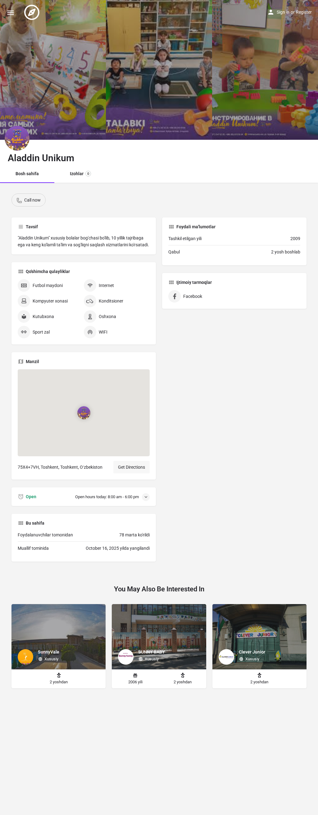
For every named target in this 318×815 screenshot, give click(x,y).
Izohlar (79, 173)
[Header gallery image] (53, 70)
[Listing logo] (17, 138)
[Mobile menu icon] (10, 13)
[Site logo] (32, 12)
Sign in (283, 12)
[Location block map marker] (83, 412)
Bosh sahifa (27, 173)
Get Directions (131, 467)
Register (304, 12)
